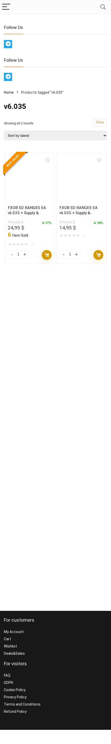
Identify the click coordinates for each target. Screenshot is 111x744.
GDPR (8, 683)
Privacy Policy (15, 697)
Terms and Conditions (22, 704)
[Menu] (6, 7)
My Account (14, 632)
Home (9, 92)
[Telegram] (8, 44)
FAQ (7, 675)
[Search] (103, 7)
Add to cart (47, 255)
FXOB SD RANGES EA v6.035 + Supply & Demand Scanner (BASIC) (81, 212)
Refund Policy (15, 711)
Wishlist (10, 646)
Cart (7, 639)
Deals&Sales (14, 653)
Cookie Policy (15, 690)
